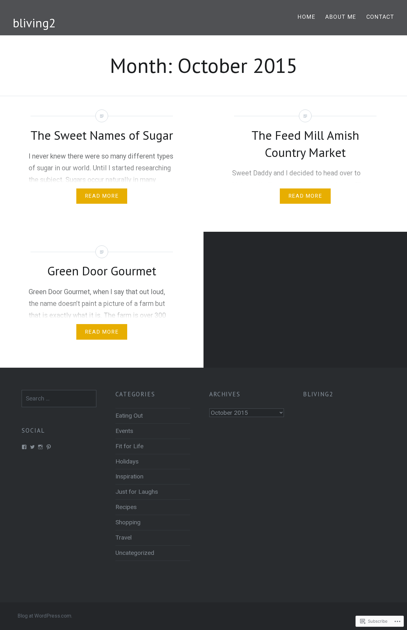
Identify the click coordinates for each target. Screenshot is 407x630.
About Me (340, 17)
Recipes (126, 507)
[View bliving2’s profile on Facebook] (24, 446)
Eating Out (129, 415)
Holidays (127, 461)
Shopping (128, 522)
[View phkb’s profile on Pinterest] (48, 446)
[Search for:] (59, 398)
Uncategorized (134, 552)
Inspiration (129, 476)
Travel (123, 537)
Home (306, 17)
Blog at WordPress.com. (44, 616)
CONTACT (380, 17)
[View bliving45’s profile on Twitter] (32, 446)
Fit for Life (129, 446)
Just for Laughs (136, 491)
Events (124, 431)
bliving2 (34, 23)
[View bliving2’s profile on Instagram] (40, 446)
